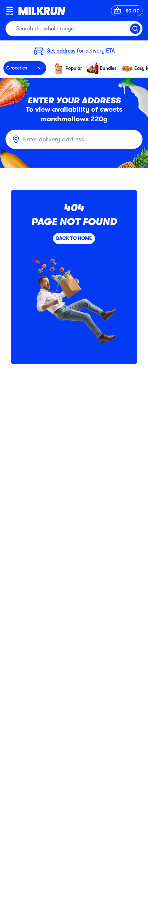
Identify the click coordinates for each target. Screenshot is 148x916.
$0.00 (133, 10)
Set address (61, 51)
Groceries (16, 68)
